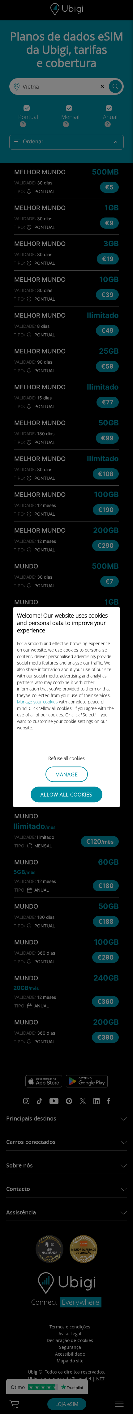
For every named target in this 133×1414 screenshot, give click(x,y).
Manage (66, 774)
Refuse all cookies (66, 758)
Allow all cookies (66, 794)
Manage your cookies (37, 702)
